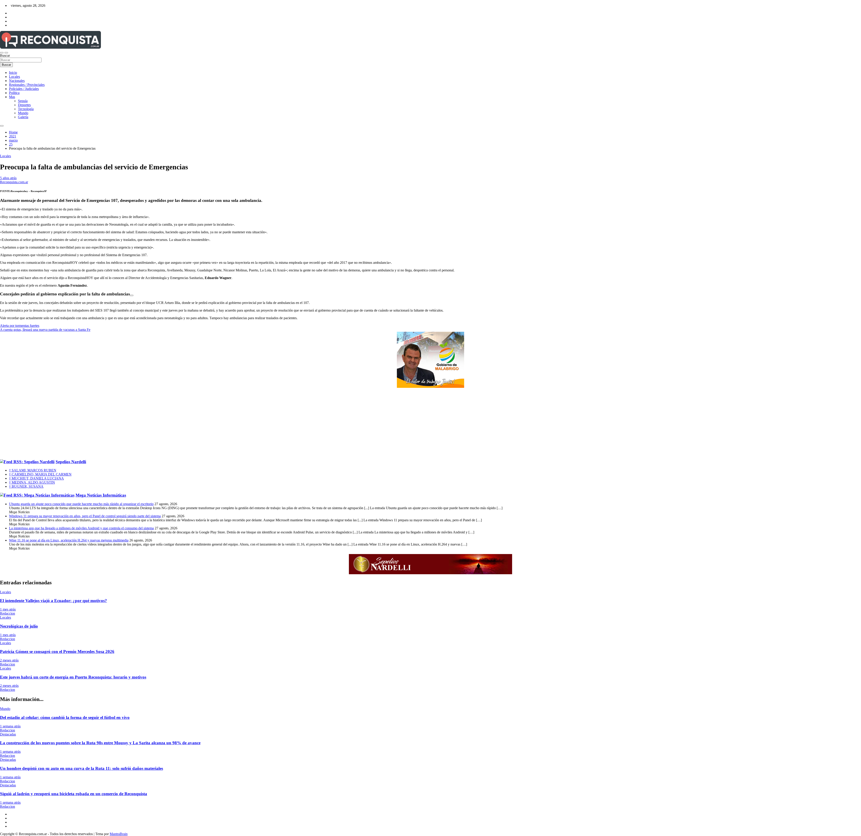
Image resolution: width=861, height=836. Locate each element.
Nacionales (17, 81)
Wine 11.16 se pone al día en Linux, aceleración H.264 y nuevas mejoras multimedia (68, 540)
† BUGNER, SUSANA (26, 486)
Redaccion (7, 613)
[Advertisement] (430, 423)
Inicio (13, 72)
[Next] (131, 295)
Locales (14, 77)
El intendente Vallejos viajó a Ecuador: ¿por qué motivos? (53, 600)
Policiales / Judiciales (24, 89)
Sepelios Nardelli (71, 461)
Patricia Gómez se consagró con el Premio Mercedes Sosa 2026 (57, 651)
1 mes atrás (8, 609)
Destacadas (8, 734)
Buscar (5, 55)
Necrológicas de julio (19, 626)
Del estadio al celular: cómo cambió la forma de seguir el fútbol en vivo (65, 717)
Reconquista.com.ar (14, 182)
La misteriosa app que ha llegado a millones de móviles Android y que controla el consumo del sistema (81, 528)
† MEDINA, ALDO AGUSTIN (32, 482)
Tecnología (26, 109)
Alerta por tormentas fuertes (19, 325)
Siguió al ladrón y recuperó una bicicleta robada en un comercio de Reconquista (73, 793)
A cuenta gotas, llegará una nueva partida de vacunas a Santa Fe (45, 330)
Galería (23, 117)
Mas (12, 97)
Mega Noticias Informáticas (101, 495)
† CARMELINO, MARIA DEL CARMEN (40, 474)
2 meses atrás (9, 660)
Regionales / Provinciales (27, 85)
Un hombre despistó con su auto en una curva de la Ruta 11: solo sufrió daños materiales (81, 768)
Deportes (24, 105)
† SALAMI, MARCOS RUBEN (32, 470)
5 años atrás (8, 178)
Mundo (23, 113)
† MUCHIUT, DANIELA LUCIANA (36, 478)
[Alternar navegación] (2, 52)
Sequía (23, 101)
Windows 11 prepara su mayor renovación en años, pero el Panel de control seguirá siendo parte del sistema (85, 516)
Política (14, 93)
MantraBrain (119, 834)
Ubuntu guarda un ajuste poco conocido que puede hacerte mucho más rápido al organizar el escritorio (81, 504)
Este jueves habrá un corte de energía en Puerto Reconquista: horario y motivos (73, 677)
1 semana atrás (10, 726)
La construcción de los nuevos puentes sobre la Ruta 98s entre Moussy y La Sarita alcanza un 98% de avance (100, 742)
